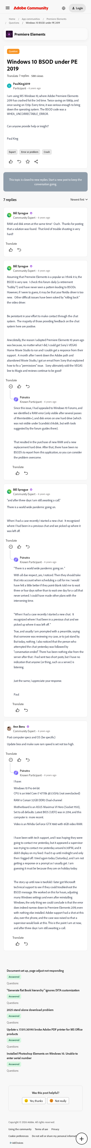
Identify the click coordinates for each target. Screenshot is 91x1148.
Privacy (55, 1129)
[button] (7, 9)
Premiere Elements (56, 18)
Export (12, 151)
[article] (45, 232)
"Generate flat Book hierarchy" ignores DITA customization (43, 990)
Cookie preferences (18, 1136)
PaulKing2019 (21, 83)
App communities (31, 18)
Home (12, 18)
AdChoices (17, 1142)
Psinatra (25, 397)
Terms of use (41, 1129)
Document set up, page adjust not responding (35, 970)
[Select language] (63, 8)
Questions (14, 22)
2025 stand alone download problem (30, 1010)
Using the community (20, 1129)
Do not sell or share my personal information (56, 1136)
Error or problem (29, 151)
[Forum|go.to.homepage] (31, 8)
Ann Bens (19, 726)
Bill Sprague (20, 213)
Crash (47, 151)
